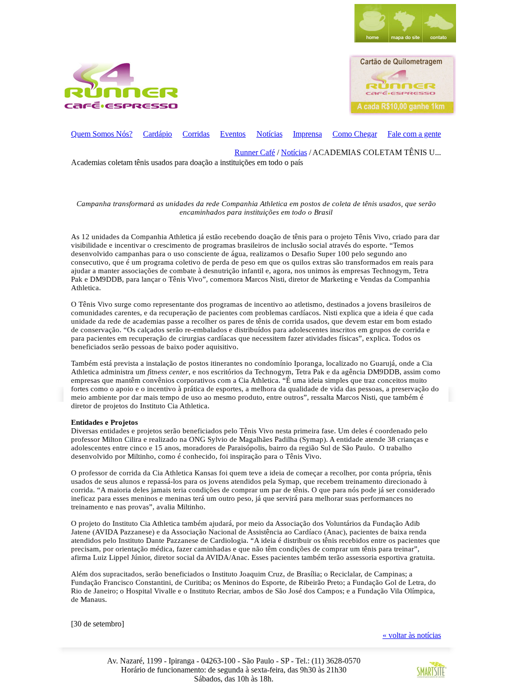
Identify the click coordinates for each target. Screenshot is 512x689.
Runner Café (254, 152)
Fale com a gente (414, 134)
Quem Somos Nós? (101, 134)
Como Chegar (354, 134)
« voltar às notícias (411, 635)
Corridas (196, 134)
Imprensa (307, 134)
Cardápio (157, 134)
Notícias (269, 134)
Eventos (233, 134)
